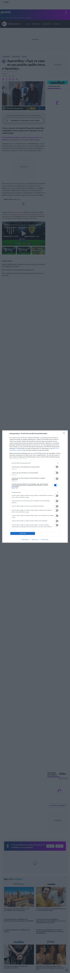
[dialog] (35, 486)
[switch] (56, 467)
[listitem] (35, 463)
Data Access (35, 539)
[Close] (64, 433)
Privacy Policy (44, 539)
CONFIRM (23, 533)
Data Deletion (25, 539)
